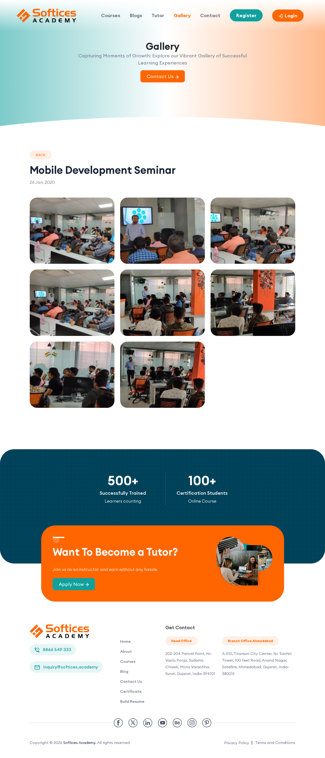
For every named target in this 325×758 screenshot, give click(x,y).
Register (246, 15)
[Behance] (177, 722)
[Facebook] (118, 722)
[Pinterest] (206, 722)
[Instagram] (192, 722)
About (126, 651)
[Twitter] (133, 722)
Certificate (131, 691)
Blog (124, 671)
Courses (110, 15)
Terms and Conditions (275, 742)
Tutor (158, 15)
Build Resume (132, 701)
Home (125, 641)
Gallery (182, 15)
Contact (210, 15)
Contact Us (131, 681)
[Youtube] (162, 722)
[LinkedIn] (147, 722)
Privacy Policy (237, 742)
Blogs (136, 15)
